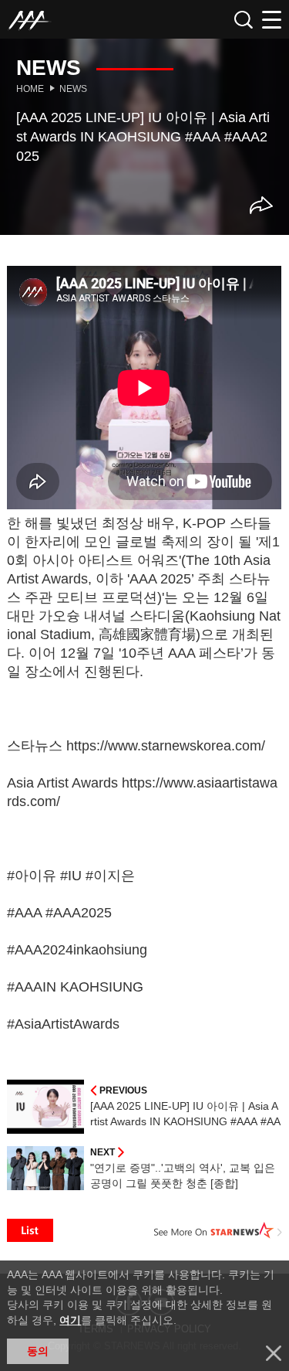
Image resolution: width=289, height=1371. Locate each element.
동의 (38, 1351)
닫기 (273, 1353)
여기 (70, 1320)
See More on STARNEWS (218, 1230)
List (30, 1230)
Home (30, 88)
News (73, 88)
